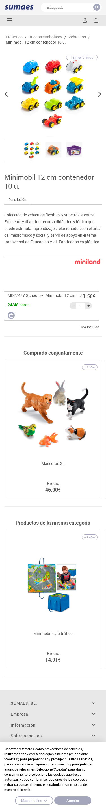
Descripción (17, 199)
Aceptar (72, 801)
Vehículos (77, 37)
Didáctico (14, 37)
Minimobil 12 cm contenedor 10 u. (36, 42)
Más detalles (31, 801)
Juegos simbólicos (45, 37)
